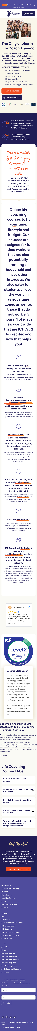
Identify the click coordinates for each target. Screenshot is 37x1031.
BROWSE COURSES (12, 91)
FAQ (2, 916)
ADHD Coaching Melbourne (11, 969)
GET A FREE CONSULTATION (18, 869)
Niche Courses (7, 895)
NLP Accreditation (8, 926)
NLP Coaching (6, 929)
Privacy (18, 1027)
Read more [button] (11, 623)
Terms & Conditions (7, 1027)
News (3, 950)
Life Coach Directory (9, 904)
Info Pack (29, 14)
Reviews (4, 907)
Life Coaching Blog (8, 953)
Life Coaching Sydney (9, 956)
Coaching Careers (8, 898)
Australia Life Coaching (10, 889)
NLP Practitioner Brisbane (10, 932)
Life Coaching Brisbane (9, 966)
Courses (4, 892)
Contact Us (5, 919)
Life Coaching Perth (8, 963)
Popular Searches (8, 939)
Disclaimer (5, 972)
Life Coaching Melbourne (10, 959)
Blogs (3, 901)
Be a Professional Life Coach (12, 923)
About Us (4, 947)
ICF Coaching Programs (10, 935)
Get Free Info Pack (13, 98)
